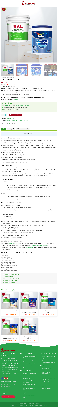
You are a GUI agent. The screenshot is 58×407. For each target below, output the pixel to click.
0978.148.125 (8, 105)
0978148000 (15, 99)
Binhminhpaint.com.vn (14, 243)
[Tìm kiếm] (56, 2)
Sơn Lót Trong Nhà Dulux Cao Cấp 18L (28, 337)
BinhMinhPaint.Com (43, 405)
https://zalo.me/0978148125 (22, 105)
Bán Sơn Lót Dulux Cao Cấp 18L (11, 278)
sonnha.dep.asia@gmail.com (12, 367)
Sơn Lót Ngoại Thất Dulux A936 (11, 274)
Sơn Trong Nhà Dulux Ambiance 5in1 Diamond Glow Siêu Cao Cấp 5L (29, 311)
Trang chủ (3, 77)
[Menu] (2, 3)
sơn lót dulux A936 (23, 120)
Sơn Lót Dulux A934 (8, 276)
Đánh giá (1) (11, 129)
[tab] (3, 129)
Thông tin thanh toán (22, 129)
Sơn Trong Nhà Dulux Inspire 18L (10, 311)
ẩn (33, 133)
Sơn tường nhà (10, 77)
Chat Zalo (5, 393)
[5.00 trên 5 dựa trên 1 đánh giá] (29, 82)
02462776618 (9, 374)
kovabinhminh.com (47, 381)
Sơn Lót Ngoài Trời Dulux (9, 282)
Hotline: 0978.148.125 (8, 396)
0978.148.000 (30, 247)
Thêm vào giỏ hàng (15, 114)
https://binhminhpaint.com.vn (39, 245)
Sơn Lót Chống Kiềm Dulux (10, 280)
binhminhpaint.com (47, 384)
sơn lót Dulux (15, 120)
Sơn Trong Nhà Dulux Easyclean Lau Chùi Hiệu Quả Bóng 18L (10, 337)
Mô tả (3, 129)
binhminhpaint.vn (46, 386)
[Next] (50, 34)
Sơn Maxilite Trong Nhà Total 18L (48, 311)
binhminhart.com (46, 388)
